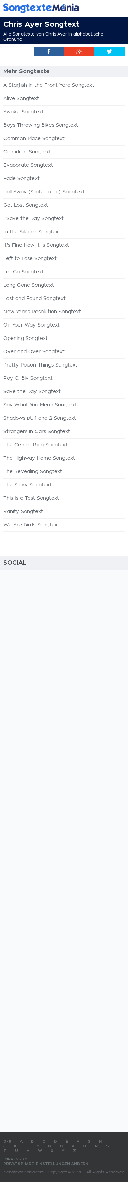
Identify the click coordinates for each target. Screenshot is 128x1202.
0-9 (7, 1141)
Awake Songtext (23, 112)
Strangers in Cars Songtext (36, 431)
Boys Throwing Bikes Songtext (40, 125)
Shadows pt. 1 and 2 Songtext (39, 418)
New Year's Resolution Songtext (42, 311)
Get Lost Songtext (25, 205)
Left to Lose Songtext (30, 258)
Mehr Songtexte (26, 71)
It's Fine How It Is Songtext (36, 245)
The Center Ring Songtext (35, 445)
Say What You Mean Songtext (40, 405)
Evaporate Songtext (28, 165)
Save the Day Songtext (32, 391)
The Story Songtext (27, 485)
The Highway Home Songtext (39, 458)
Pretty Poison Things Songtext (40, 365)
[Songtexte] (53, 8)
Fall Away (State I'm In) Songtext (44, 192)
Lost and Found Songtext (34, 298)
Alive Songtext (21, 98)
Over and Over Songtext (34, 351)
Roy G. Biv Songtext (28, 378)
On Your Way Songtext (31, 325)
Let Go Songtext (23, 272)
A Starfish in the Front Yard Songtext (48, 85)
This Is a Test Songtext (31, 498)
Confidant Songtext (27, 152)
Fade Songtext (21, 178)
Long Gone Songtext (28, 285)
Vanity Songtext (23, 511)
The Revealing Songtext (32, 471)
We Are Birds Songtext (31, 525)
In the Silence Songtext (31, 232)
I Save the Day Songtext (33, 218)
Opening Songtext (25, 338)
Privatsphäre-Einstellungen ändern (45, 1164)
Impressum (15, 1159)
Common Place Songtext (34, 138)
